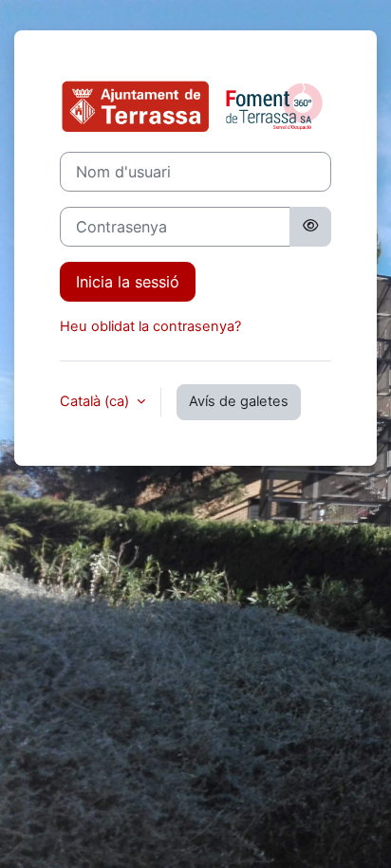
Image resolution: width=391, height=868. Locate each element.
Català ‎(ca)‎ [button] (96, 401)
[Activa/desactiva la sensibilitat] (310, 227)
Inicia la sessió (127, 281)
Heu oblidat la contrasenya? (150, 326)
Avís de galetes (239, 401)
